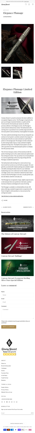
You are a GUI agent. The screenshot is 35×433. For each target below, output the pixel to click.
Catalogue (3, 368)
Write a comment (9, 326)
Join (32, 413)
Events (3, 370)
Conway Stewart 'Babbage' (11, 256)
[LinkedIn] (16, 402)
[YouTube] (14, 402)
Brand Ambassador (6, 365)
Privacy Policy (5, 389)
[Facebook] (4, 402)
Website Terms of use (6, 392)
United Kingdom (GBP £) (16, 423)
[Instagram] (2, 402)
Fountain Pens (5, 373)
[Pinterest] (12, 402)
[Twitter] (7, 402)
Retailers (3, 380)
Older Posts (7, 207)
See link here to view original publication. (12, 196)
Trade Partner (4, 377)
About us (3, 363)
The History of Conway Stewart (13, 234)
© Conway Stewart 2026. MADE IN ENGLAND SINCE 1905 (17, 426)
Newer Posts (27, 207)
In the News (4, 375)
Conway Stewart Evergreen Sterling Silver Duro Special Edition (15, 279)
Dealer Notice (4, 387)
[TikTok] (9, 402)
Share (6, 200)
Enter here (26, 1)
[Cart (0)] (29, 4)
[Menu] (33, 4)
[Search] (26, 4)
